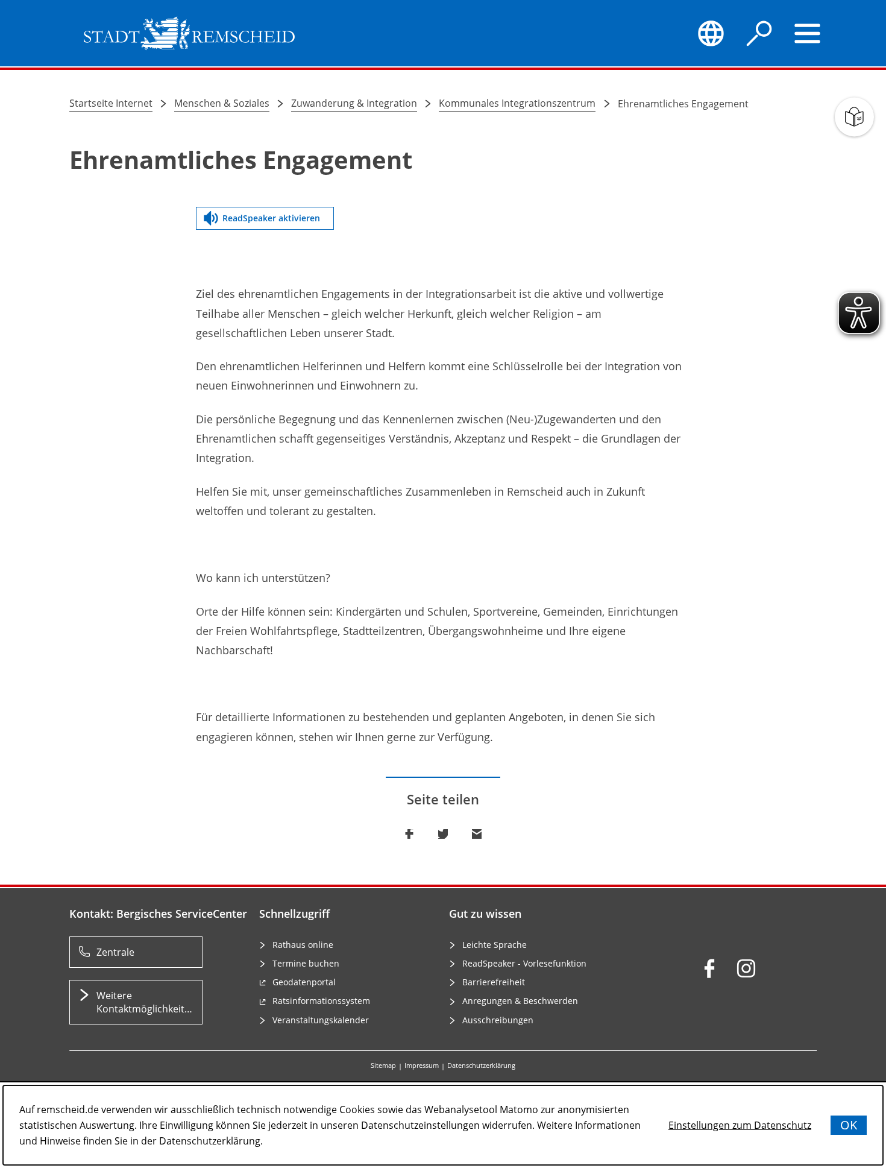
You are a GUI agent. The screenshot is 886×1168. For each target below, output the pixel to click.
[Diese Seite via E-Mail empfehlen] (477, 834)
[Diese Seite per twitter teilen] (443, 834)
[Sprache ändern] (711, 33)
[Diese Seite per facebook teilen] (409, 834)
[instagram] (746, 968)
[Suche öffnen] (759, 33)
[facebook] (709, 968)
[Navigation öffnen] (808, 33)
